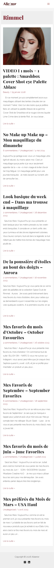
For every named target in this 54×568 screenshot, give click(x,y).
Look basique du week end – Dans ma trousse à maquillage (25, 202)
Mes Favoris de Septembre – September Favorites (26, 390)
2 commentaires (10, 212)
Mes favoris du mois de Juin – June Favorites (25, 448)
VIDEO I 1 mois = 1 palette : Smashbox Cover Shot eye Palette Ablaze (25, 79)
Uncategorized (26, 150)
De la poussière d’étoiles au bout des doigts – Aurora (27, 267)
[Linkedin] (29, 562)
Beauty (6, 92)
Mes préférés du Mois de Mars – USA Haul (27, 501)
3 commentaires (10, 342)
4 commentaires (10, 457)
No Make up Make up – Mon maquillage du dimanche (25, 140)
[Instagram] (25, 562)
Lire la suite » (9, 123)
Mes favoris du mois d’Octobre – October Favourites (23, 332)
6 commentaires (10, 150)
